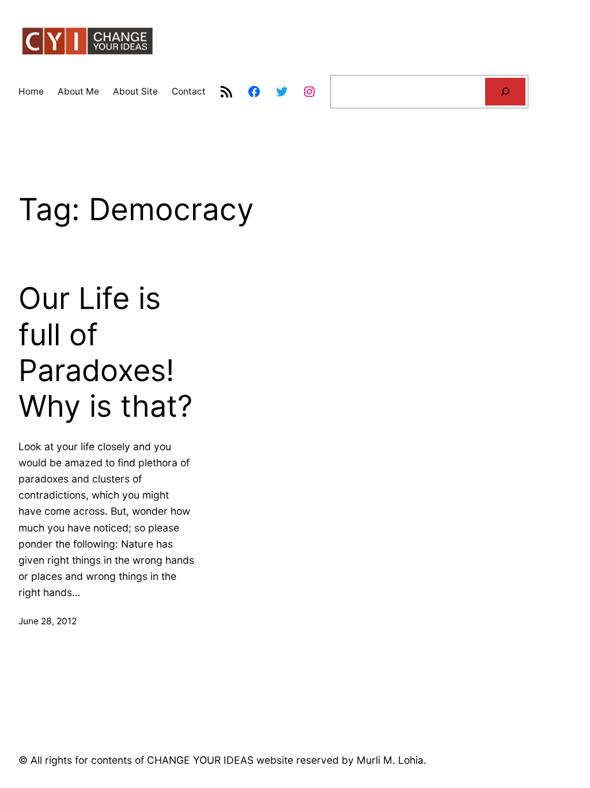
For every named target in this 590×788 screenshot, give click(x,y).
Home (31, 91)
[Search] (505, 92)
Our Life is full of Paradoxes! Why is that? (105, 352)
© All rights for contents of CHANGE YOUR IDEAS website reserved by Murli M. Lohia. (222, 760)
